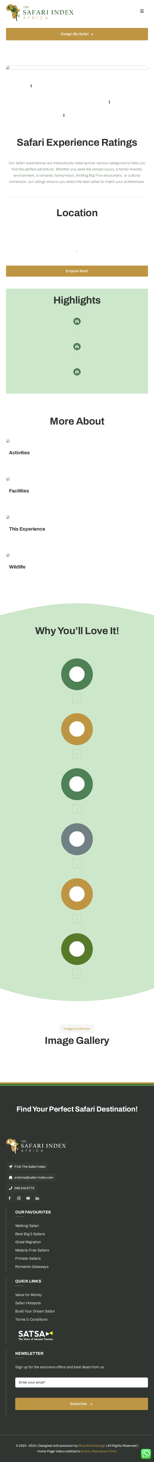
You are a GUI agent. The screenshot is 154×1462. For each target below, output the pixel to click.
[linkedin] (37, 1198)
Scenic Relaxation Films (99, 1451)
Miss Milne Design (91, 1445)
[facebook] (9, 1198)
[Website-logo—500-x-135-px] (40, 6)
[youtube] (28, 1198)
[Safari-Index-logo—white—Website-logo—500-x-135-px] (36, 1140)
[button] (31, 86)
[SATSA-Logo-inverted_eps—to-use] (35, 1331)
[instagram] (18, 1198)
